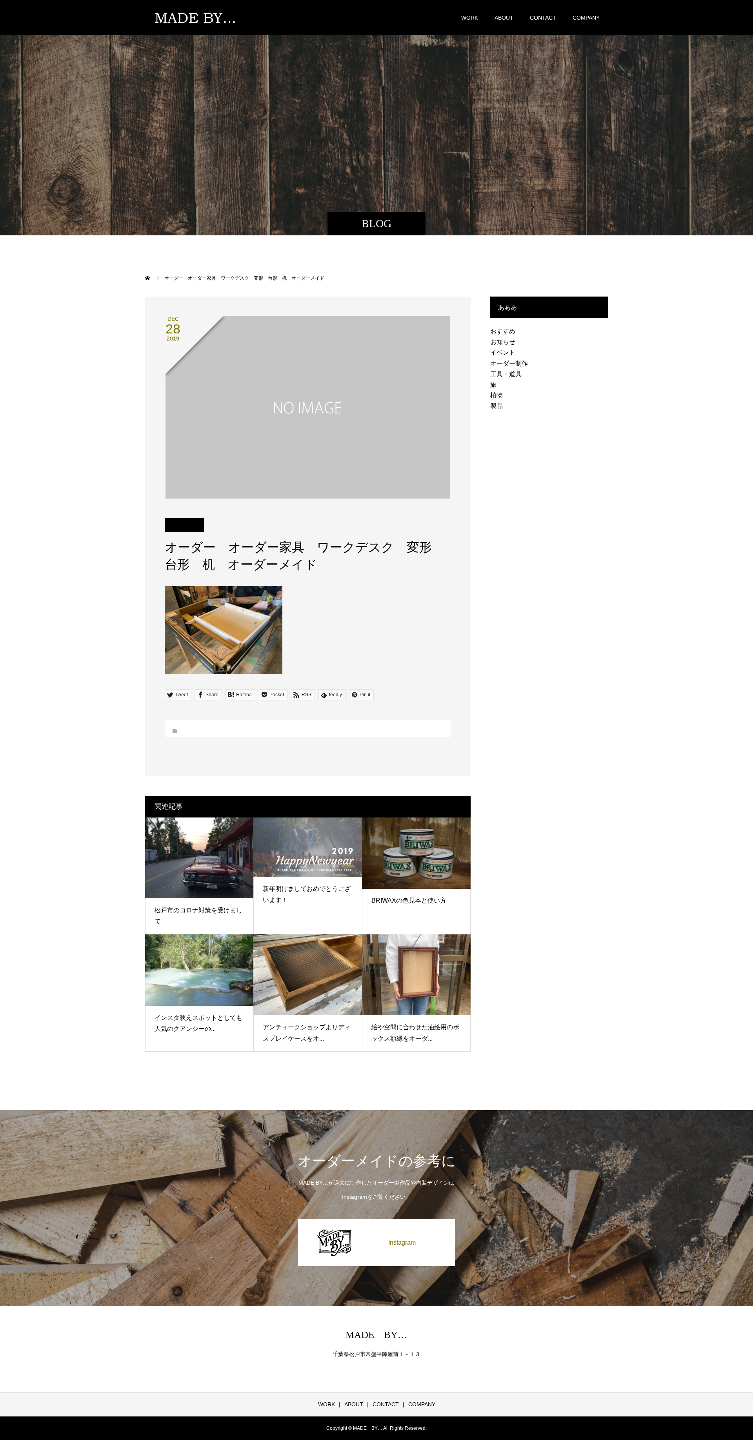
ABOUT (504, 18)
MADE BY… (376, 1334)
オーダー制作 (509, 363)
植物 (496, 395)
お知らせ (502, 342)
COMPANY (586, 18)
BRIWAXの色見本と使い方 (408, 900)
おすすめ (502, 331)
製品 (496, 405)
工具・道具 (506, 374)
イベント (502, 352)
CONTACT (543, 18)
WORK (469, 18)
